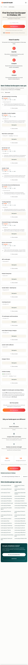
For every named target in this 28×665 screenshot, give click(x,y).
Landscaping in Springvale (20, 530)
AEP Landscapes (6, 259)
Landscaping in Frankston (20, 525)
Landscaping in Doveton (6, 532)
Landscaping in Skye (5, 520)
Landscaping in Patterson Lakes (20, 490)
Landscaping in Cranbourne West (6, 539)
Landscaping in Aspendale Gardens (20, 493)
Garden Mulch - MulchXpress (9, 287)
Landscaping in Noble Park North (20, 535)
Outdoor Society (6, 371)
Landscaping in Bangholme (6, 498)
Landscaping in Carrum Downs (21, 503)
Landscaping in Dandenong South (6, 515)
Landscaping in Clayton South (7, 527)
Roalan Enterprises (6, 273)
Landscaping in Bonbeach (6, 489)
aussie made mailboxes (8, 344)
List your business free (15, 554)
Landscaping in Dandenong (20, 523)
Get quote (14, 125)
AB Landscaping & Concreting (9, 96)
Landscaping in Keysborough (7, 503)
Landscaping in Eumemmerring (7, 534)
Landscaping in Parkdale (6, 505)
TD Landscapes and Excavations (10, 316)
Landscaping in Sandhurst (20, 507)
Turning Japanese (6, 201)
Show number (15, 108)
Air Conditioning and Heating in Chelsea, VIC (11, 476)
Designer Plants (6, 359)
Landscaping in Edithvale (6, 485)
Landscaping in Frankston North (20, 512)
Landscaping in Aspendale (6, 496)
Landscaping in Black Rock (20, 532)
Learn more (14, 558)
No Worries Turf (6, 148)
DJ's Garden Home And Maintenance (11, 185)
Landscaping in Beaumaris (20, 520)
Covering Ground (6, 302)
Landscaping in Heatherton (6, 523)
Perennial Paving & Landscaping (10, 222)
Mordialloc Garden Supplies (8, 113)
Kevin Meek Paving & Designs (9, 330)
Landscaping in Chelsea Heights (19, 486)
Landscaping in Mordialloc (6, 500)
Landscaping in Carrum (5, 492)
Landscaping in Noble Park (20, 518)
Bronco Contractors (7, 242)
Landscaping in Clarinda (6, 530)
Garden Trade (5, 168)
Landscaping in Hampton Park (21, 538)
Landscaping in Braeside (20, 498)
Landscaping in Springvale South (20, 515)
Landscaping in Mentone (6, 511)
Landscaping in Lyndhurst (6, 518)
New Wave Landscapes (7, 133)
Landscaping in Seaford (19, 500)
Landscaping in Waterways (20, 496)
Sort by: (2, 92)
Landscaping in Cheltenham (6, 525)
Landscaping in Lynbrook (20, 527)
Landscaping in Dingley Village (21, 505)
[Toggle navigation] (25, 2)
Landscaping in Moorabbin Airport (6, 508)
